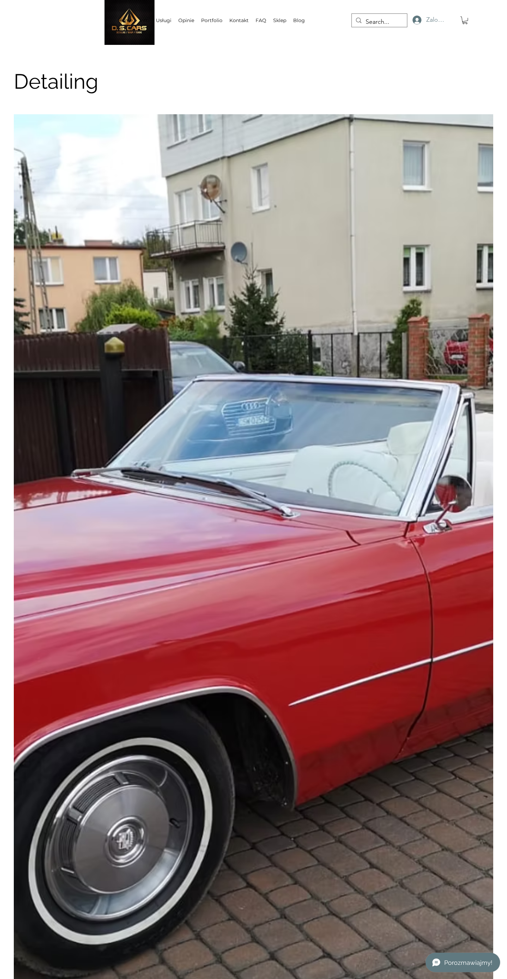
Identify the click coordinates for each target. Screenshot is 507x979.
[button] (464, 20)
